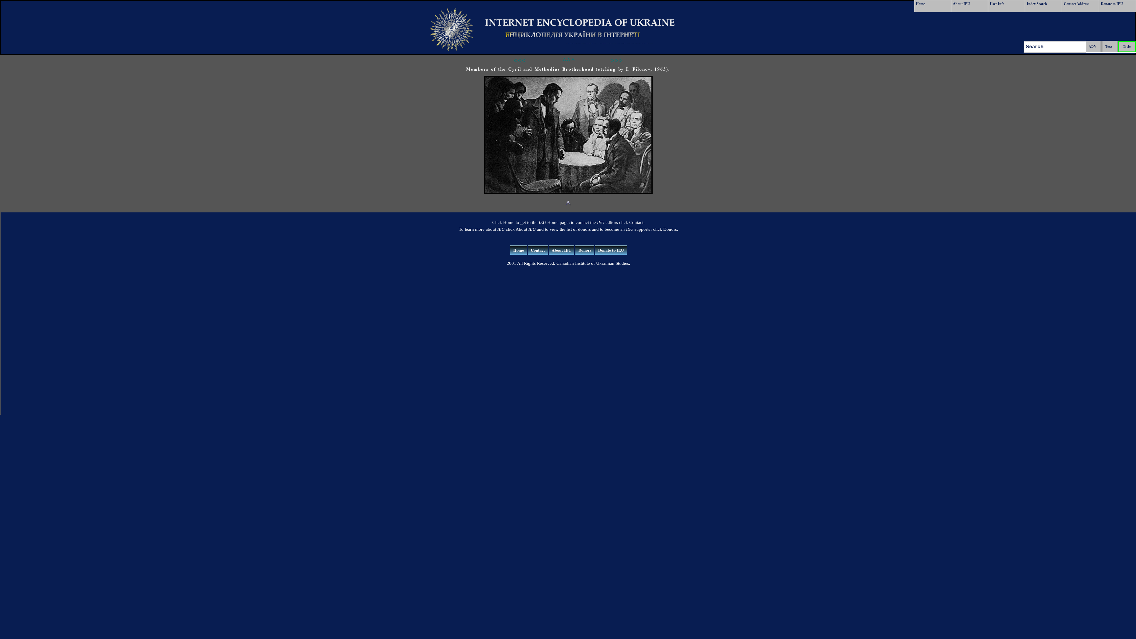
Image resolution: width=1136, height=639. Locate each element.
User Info (997, 4)
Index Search (1037, 4)
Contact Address (1076, 4)
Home (920, 4)
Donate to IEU (1112, 4)
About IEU (961, 4)
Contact (538, 250)
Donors (584, 250)
